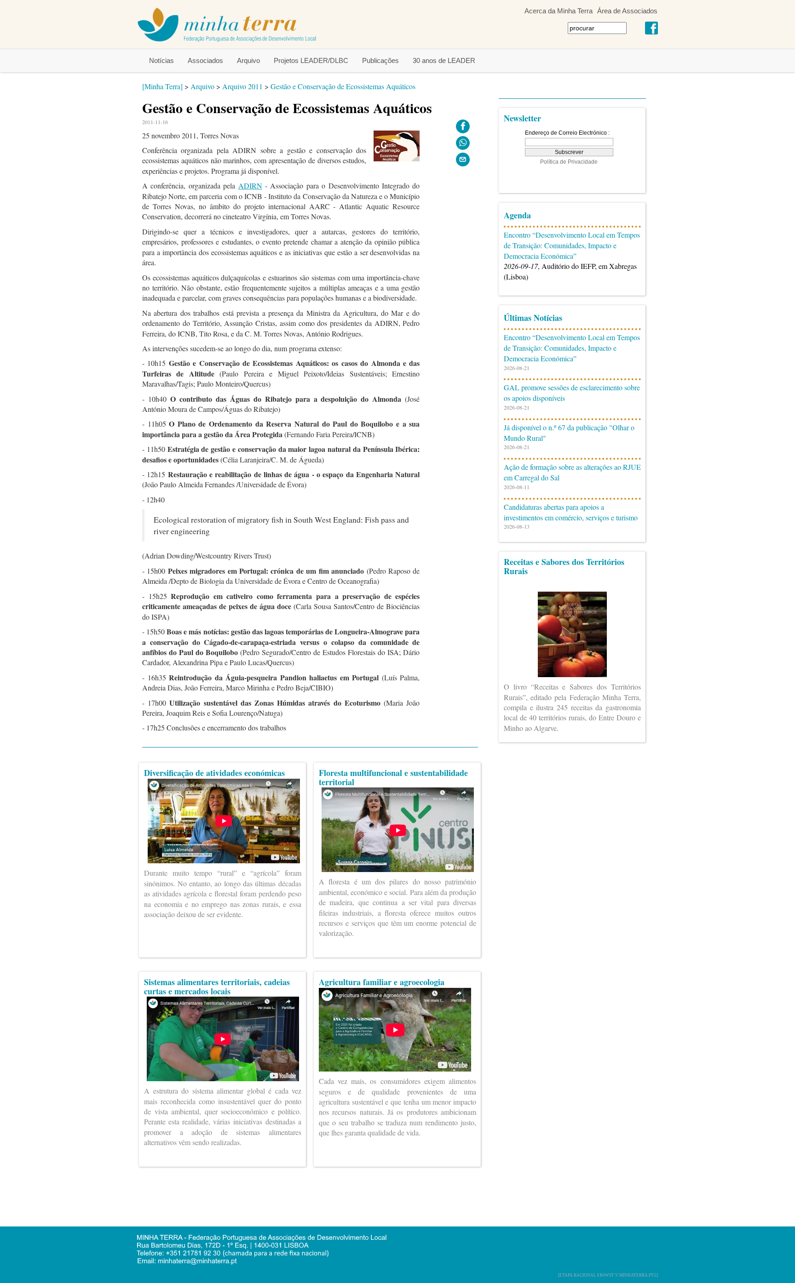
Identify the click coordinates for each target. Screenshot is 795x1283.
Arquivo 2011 (242, 86)
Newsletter (522, 118)
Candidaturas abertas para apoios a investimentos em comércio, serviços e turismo (571, 512)
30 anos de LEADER (444, 60)
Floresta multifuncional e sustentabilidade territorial (393, 777)
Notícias (161, 60)
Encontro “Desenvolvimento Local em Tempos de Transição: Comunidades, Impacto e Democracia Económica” (572, 245)
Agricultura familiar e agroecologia (381, 982)
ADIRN (250, 185)
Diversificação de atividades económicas (214, 773)
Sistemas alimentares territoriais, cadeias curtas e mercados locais (217, 986)
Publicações (380, 60)
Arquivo (248, 60)
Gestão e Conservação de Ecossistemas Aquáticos (343, 86)
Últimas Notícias (533, 318)
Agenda (517, 215)
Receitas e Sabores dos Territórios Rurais (564, 566)
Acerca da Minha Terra (558, 11)
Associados (205, 60)
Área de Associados (627, 11)
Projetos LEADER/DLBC (311, 60)
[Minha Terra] (162, 86)
